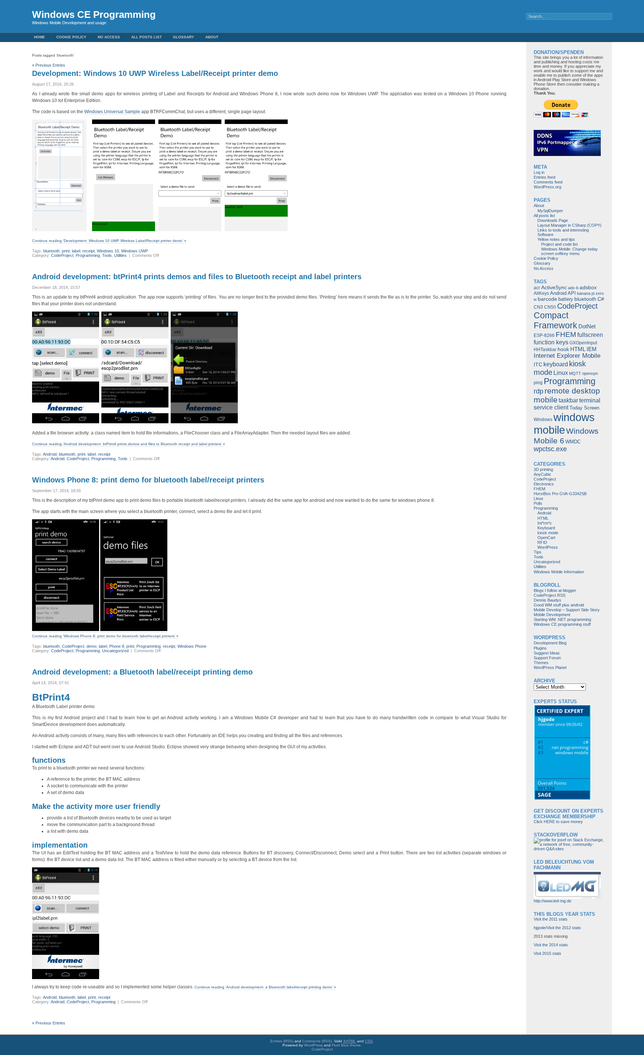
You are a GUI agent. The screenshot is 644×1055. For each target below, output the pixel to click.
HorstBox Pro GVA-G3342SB (560, 493)
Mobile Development (552, 614)
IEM (592, 349)
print (130, 646)
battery (565, 299)
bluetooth (51, 251)
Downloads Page (552, 220)
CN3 (538, 307)
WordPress (547, 547)
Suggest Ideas (547, 653)
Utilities (120, 255)
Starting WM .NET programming (562, 619)
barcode (547, 299)
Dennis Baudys (547, 600)
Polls (538, 503)
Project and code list (559, 244)
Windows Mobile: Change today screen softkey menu (569, 251)
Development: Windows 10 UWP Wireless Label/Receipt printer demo (155, 73)
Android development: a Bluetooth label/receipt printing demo (142, 672)
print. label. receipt (78, 251)
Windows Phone (191, 646)
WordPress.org (547, 187)
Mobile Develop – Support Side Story (567, 610)
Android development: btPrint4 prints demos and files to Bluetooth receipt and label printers (197, 276)
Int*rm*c (544, 523)
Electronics (544, 484)
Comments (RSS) (317, 1041)
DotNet (587, 326)
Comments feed (548, 182)
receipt (169, 646)
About (211, 37)
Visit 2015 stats (547, 953)
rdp (538, 391)
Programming (88, 255)
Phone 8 (116, 646)
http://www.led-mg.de (552, 901)
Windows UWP (134, 251)
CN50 (550, 307)
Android (50, 454)
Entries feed (544, 177)
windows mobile (564, 423)
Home (39, 37)
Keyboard (546, 528)
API (572, 293)
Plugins (540, 648)
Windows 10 (108, 251)
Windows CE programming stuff (562, 624)
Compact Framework (555, 320)
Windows (543, 419)
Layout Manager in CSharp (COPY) (569, 225)
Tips (538, 552)
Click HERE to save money (558, 821)
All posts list (146, 37)
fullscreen (590, 335)
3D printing (543, 469)
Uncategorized (115, 650)
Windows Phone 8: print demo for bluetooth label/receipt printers (148, 480)
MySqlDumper (550, 210)
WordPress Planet (550, 667)
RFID (542, 542)
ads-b (573, 288)
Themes (541, 662)
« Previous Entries (48, 65)
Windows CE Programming (94, 14)
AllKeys (541, 293)
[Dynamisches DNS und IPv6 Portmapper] (567, 154)
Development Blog (550, 643)
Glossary (183, 37)
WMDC (573, 441)
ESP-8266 (544, 335)
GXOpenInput (583, 342)
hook (563, 349)
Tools (107, 255)
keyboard (555, 364)
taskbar (568, 400)
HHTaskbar (545, 349)
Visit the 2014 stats (551, 945)
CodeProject (62, 255)
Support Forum (547, 658)
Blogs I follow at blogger (555, 590)
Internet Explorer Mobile (567, 355)
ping (538, 382)
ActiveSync (554, 287)
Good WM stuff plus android (559, 605)
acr (537, 287)
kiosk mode (547, 532)
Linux (560, 373)
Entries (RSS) (281, 1041)
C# (600, 299)
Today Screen (584, 408)
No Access (109, 37)
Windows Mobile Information (559, 572)
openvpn (590, 373)
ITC (538, 364)
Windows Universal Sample (112, 111)
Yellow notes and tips (556, 239)
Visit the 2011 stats (551, 919)
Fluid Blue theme (346, 1045)
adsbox (588, 287)
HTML (577, 349)
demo (91, 646)
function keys (551, 342)
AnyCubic (542, 474)
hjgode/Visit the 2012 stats (557, 927)
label (103, 646)
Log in (539, 172)
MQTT (575, 373)
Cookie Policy (71, 37)
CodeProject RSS (549, 595)
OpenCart (546, 537)
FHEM (566, 334)
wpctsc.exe (550, 449)
